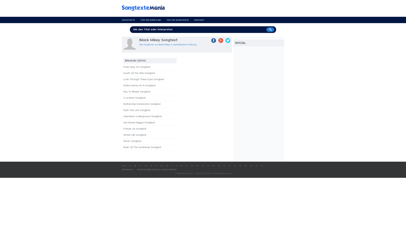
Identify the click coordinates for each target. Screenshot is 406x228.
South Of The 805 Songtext (139, 73)
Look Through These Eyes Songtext (143, 79)
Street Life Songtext (134, 135)
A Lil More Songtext (134, 98)
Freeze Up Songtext (134, 129)
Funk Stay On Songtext (136, 67)
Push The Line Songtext (136, 110)
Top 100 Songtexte (177, 20)
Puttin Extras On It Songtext (139, 86)
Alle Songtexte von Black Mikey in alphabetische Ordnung (167, 45)
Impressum (127, 170)
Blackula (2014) (135, 60)
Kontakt (199, 20)
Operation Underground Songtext (142, 116)
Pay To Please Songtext (136, 92)
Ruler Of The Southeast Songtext (142, 147)
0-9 (123, 166)
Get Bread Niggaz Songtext (139, 123)
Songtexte (128, 20)
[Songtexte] (145, 8)
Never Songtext (132, 141)
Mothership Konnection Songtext (142, 104)
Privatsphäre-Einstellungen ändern (157, 170)
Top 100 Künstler (150, 20)
